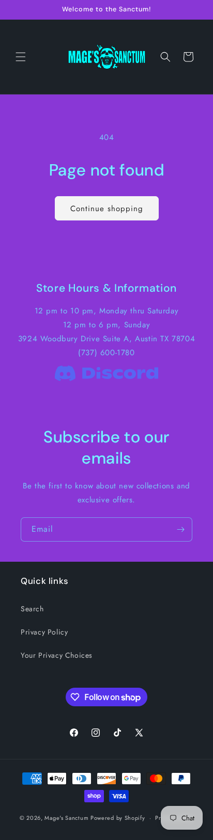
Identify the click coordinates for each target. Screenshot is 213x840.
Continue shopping (106, 208)
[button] (20, 56)
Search (32, 609)
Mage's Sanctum (66, 818)
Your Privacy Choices (57, 655)
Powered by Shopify (117, 818)
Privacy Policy (44, 632)
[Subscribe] (180, 529)
